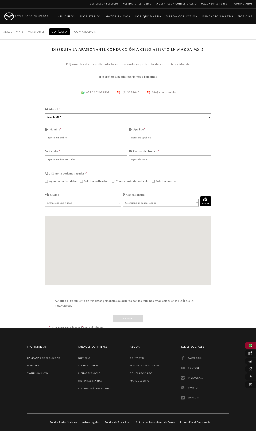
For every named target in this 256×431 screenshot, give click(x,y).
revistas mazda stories (94, 388)
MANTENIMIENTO (37, 373)
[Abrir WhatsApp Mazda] (250, 345)
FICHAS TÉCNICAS (89, 373)
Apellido (139, 129)
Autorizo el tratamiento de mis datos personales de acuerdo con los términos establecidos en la (124, 303)
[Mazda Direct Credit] (250, 376)
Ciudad (54, 194)
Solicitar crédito (165, 181)
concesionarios (141, 373)
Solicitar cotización (95, 181)
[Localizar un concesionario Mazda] (250, 353)
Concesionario (136, 194)
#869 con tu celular (164, 92)
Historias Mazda (90, 380)
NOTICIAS (84, 358)
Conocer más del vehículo (132, 181)
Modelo (54, 109)
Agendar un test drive (62, 181)
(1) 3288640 (130, 92)
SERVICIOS (33, 365)
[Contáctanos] (250, 384)
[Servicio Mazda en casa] (250, 369)
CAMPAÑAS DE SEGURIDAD (43, 358)
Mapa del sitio (140, 380)
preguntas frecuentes (145, 365)
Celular (54, 151)
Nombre (55, 129)
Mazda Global (88, 365)
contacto (137, 358)
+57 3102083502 (97, 92)
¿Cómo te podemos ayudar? (68, 173)
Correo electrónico (145, 151)
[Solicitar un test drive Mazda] (250, 361)
